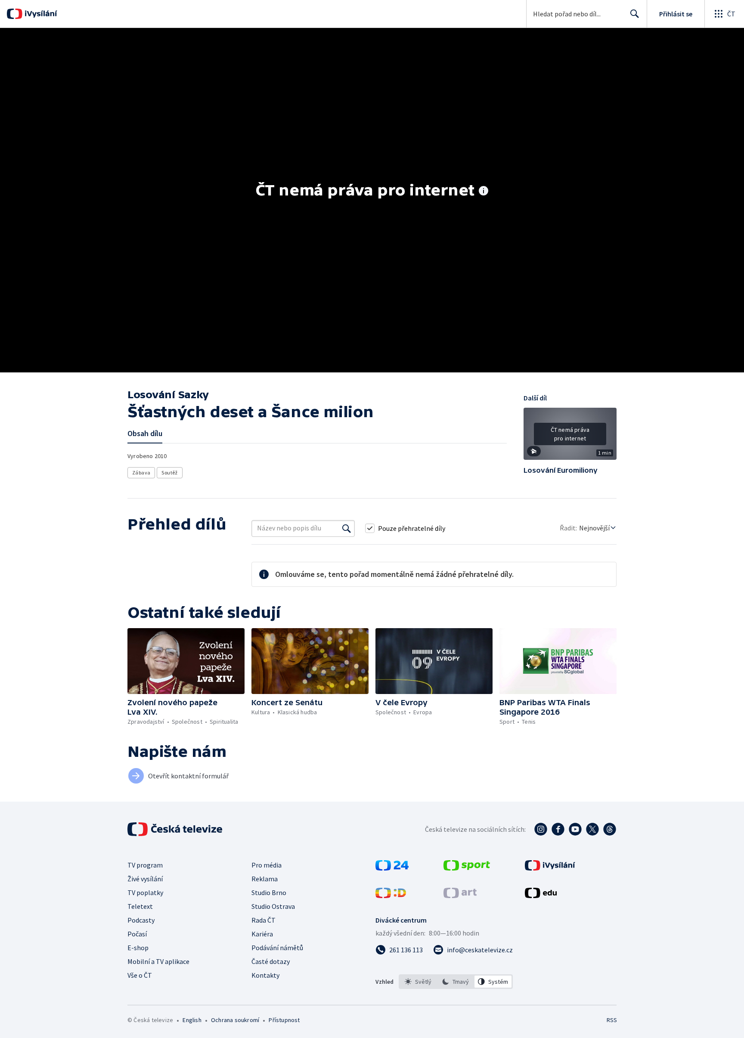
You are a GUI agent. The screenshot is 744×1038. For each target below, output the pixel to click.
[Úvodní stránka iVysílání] (40, 14)
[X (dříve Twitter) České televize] (592, 829)
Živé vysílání (145, 878)
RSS (612, 1020)
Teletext (140, 906)
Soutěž (169, 472)
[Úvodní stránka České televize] (175, 829)
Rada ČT (263, 920)
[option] (418, 982)
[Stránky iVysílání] (550, 868)
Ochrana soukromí (235, 1020)
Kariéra (262, 934)
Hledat (635, 14)
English (192, 1020)
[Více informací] (483, 191)
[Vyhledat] (346, 528)
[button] (570, 437)
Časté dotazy (270, 961)
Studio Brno (268, 892)
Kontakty (265, 975)
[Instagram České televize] (541, 829)
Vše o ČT (139, 975)
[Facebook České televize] (558, 829)
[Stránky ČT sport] (466, 868)
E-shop (138, 947)
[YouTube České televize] (575, 829)
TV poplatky (145, 892)
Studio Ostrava (273, 906)
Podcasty (141, 920)
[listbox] (456, 981)
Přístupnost (284, 1020)
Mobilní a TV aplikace (158, 961)
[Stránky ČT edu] (541, 895)
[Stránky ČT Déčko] (390, 895)
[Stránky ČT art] (460, 895)
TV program (145, 865)
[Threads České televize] (610, 829)
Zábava (141, 472)
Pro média (266, 865)
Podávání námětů (277, 947)
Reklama (264, 878)
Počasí (137, 934)
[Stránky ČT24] (392, 868)
